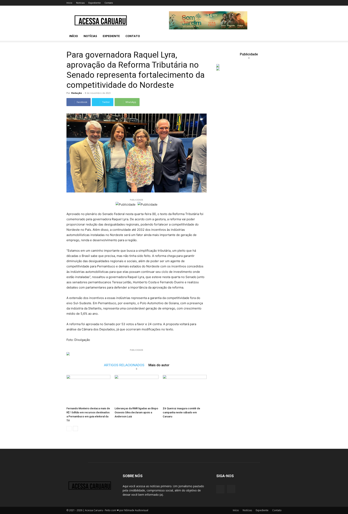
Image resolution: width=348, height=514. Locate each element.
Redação (76, 92)
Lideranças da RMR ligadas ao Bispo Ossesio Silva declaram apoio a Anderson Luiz (136, 412)
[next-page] (75, 428)
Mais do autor (158, 365)
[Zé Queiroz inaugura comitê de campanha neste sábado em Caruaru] (185, 390)
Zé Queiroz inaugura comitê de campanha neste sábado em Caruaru (181, 412)
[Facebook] (220, 489)
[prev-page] (68, 428)
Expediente (94, 2)
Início (69, 2)
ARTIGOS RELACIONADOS (124, 365)
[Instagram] (231, 489)
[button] (277, 36)
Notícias (80, 2)
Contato (109, 2)
